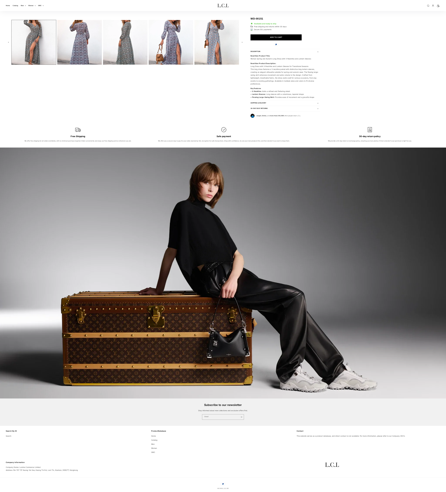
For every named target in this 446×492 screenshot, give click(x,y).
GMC (153, 452)
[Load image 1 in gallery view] (33, 42)
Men (153, 444)
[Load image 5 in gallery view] (216, 42)
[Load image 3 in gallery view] (125, 42)
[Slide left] (8, 42)
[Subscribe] (241, 417)
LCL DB (226, 488)
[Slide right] (242, 42)
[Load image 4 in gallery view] (171, 42)
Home (153, 436)
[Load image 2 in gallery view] (79, 42)
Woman (154, 448)
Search (8, 436)
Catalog (154, 440)
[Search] (427, 5)
